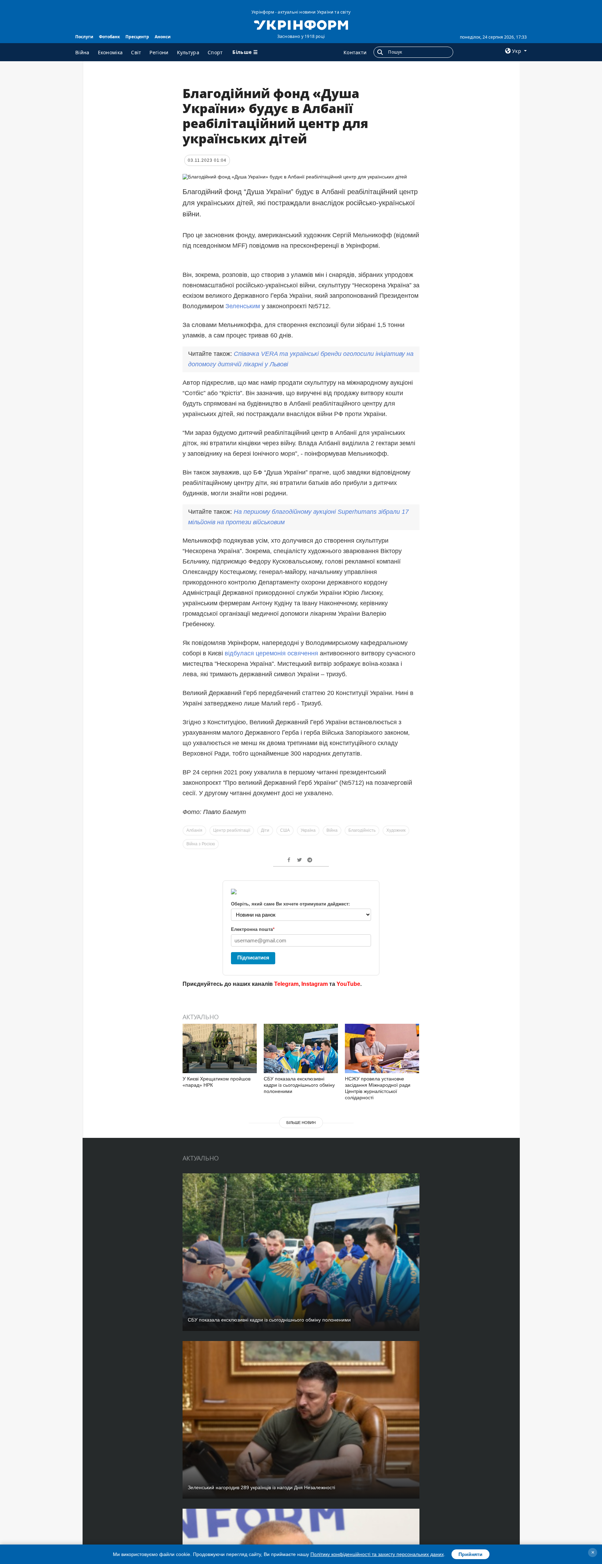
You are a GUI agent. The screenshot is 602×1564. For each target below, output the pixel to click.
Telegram (286, 984)
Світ (136, 52)
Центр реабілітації (231, 830)
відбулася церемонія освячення (271, 653)
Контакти (355, 52)
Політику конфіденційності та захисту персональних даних (377, 1554)
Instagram (314, 984)
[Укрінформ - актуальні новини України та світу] (301, 24)
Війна (82, 52)
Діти (265, 830)
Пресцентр (137, 37)
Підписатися (253, 957)
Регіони (158, 52)
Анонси (163, 37)
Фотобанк (109, 37)
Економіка (110, 52)
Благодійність (362, 830)
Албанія (194, 830)
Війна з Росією (200, 843)
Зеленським (242, 306)
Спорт (215, 52)
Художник (396, 830)
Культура (188, 52)
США (285, 830)
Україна (308, 830)
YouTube (348, 984)
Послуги (84, 37)
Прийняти (470, 1554)
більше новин (301, 1122)
